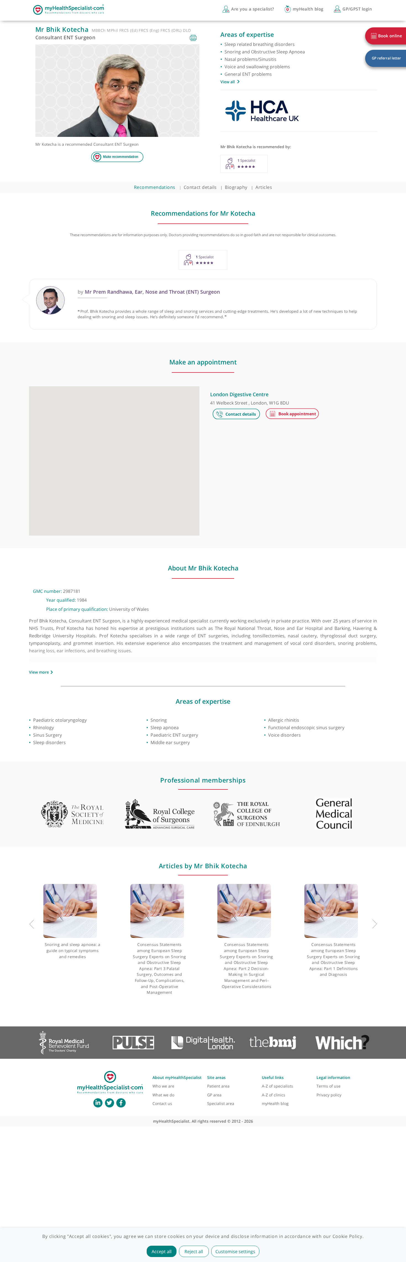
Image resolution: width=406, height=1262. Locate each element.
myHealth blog (275, 1103)
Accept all (162, 1251)
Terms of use (329, 1086)
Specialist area (220, 1103)
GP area (214, 1094)
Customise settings (235, 1251)
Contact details (200, 187)
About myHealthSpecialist (177, 1077)
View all (227, 81)
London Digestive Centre (239, 394)
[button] (114, 458)
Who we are (163, 1086)
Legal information (333, 1077)
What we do (163, 1094)
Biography (236, 187)
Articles (263, 187)
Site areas (216, 1077)
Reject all (193, 1251)
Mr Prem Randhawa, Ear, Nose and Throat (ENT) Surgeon (149, 291)
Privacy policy (329, 1094)
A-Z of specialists (277, 1086)
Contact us (162, 1103)
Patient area (218, 1086)
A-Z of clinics (273, 1094)
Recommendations (154, 187)
